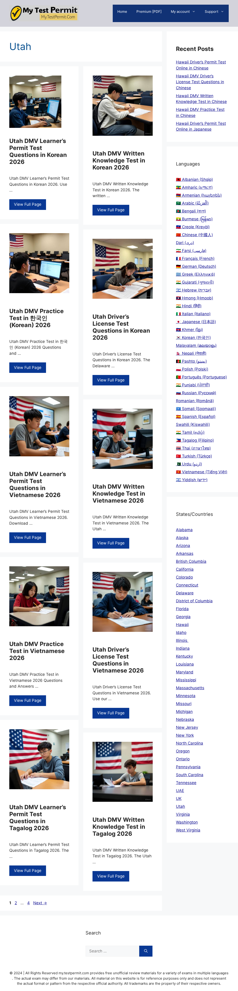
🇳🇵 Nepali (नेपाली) (191, 353)
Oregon (183, 751)
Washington (187, 822)
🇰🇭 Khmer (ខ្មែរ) (189, 329)
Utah (180, 806)
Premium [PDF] (149, 11)
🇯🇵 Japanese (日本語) (196, 321)
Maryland (184, 672)
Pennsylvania (188, 767)
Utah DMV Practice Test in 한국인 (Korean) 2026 (36, 318)
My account (180, 11)
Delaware (185, 593)
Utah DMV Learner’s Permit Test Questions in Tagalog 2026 (37, 818)
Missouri (184, 703)
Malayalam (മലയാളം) (196, 345)
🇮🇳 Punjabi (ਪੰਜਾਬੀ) (193, 385)
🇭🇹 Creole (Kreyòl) (193, 227)
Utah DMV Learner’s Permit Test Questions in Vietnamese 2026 (37, 484)
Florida (182, 609)
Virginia (183, 814)
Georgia (183, 616)
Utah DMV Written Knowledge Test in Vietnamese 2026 (119, 493)
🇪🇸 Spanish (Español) (195, 416)
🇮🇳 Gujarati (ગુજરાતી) (195, 282)
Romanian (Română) (195, 400)
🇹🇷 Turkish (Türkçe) (194, 456)
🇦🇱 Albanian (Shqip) (194, 179)
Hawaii (182, 624)
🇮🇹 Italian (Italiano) (193, 314)
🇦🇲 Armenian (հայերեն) (199, 195)
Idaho (181, 632)
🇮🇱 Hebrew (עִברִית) (193, 290)
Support (211, 11)
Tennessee (186, 782)
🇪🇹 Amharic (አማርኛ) (194, 187)
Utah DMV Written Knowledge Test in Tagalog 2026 (119, 826)
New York (185, 735)
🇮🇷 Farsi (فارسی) (191, 250)
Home (122, 11)
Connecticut (187, 585)
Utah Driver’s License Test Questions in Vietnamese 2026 (118, 660)
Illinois (182, 640)
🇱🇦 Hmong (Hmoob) (194, 298)
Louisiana (185, 664)
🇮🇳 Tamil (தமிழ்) (190, 432)
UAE (180, 790)
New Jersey (187, 727)
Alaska (182, 537)
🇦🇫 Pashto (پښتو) (191, 361)
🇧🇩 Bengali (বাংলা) (191, 211)
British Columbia (191, 561)
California (185, 569)
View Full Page (27, 204)
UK (179, 798)
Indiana (183, 648)
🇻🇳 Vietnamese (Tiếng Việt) (201, 472)
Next (40, 903)
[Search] (145, 951)
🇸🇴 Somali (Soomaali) (196, 408)
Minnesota (185, 695)
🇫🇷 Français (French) (195, 258)
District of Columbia (194, 601)
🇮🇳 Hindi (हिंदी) (189, 306)
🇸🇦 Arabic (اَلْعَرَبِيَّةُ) (192, 203)
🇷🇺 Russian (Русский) (196, 393)
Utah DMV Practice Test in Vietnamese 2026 (37, 650)
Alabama (184, 529)
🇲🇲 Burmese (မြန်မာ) (194, 219)
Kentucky (184, 656)
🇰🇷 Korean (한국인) (193, 337)
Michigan (184, 711)
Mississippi (186, 680)
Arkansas (184, 553)
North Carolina (189, 743)
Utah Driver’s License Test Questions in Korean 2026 (121, 327)
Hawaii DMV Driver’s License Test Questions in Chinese (200, 82)
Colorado (184, 577)
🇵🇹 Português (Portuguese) (201, 377)
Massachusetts (190, 688)
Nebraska (185, 719)
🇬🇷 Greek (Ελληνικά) (195, 274)
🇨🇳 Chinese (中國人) (194, 234)
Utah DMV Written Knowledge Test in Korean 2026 (119, 160)
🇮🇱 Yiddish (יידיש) (192, 479)
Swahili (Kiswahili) (193, 424)
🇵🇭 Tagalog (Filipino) (195, 440)
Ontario (183, 759)
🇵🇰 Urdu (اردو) (189, 464)
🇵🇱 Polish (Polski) (192, 369)
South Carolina (189, 774)
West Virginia (188, 830)
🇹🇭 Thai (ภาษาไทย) (193, 448)
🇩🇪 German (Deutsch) (196, 266)
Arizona (183, 545)
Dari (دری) (185, 242)
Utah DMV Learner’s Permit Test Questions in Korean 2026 (38, 151)
